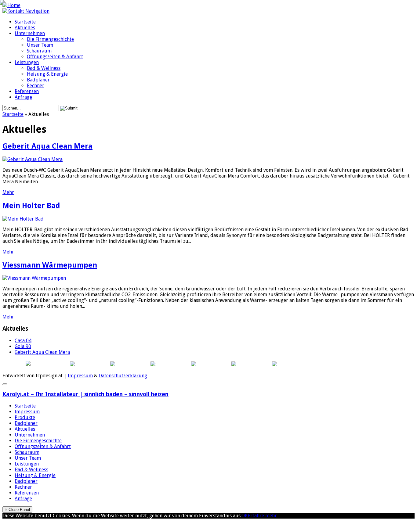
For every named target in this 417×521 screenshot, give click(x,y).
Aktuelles (25, 28)
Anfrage (23, 97)
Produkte (25, 417)
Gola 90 (23, 346)
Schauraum (39, 51)
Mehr (8, 192)
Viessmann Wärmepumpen (49, 265)
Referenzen (27, 91)
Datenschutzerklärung (123, 376)
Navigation (37, 11)
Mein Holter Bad (31, 205)
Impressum (80, 376)
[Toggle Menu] (4, 384)
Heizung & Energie (47, 74)
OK (244, 516)
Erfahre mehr (262, 516)
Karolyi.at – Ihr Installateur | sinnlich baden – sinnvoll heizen (85, 394)
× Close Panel (17, 509)
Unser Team (40, 45)
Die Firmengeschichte (50, 39)
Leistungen (27, 62)
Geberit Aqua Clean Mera (47, 146)
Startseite (25, 22)
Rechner (35, 85)
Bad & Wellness (43, 68)
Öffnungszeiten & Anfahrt (55, 56)
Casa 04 (23, 340)
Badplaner (38, 80)
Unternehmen (30, 33)
